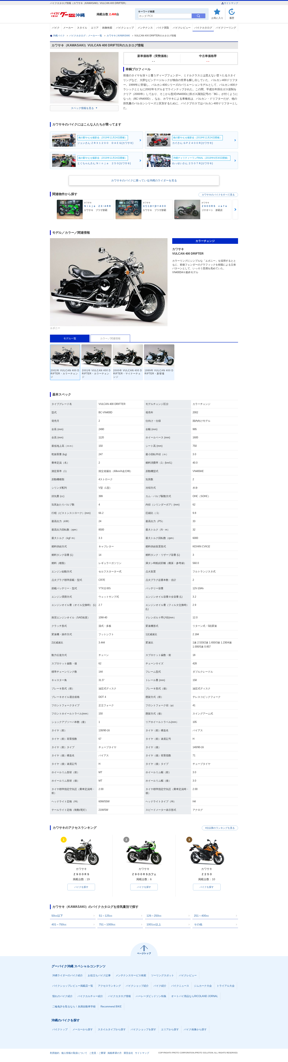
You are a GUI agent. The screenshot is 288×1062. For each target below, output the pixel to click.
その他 (198, 924)
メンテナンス (145, 27)
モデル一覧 (69, 338)
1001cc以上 (154, 924)
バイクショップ (125, 27)
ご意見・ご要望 (97, 1053)
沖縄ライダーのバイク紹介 (67, 975)
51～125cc (105, 915)
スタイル (82, 27)
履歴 (231, 18)
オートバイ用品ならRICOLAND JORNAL (194, 996)
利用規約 (54, 1053)
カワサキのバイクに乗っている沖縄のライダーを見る (144, 180)
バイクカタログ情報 (119, 996)
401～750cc (59, 924)
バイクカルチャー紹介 (90, 996)
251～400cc (201, 915)
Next (235, 209)
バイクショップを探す (143, 1029)
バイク (56, 27)
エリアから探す (170, 1029)
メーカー (68, 27)
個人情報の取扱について (74, 1053)
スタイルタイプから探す (112, 1029)
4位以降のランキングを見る (220, 828)
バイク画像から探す (195, 1029)
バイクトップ (60, 1029)
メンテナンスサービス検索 (131, 975)
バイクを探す (81, 887)
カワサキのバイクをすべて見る (218, 194)
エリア (95, 27)
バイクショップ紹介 (137, 985)
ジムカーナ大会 (203, 985)
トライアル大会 (226, 985)
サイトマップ (231, 3)
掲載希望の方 (115, 1053)
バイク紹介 (160, 985)
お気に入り (217, 18)
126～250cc (154, 915)
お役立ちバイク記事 (99, 975)
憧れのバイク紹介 (62, 996)
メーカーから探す (82, 1029)
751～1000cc (107, 924)
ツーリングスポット (162, 975)
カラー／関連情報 (110, 338)
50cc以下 (57, 915)
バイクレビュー (182, 27)
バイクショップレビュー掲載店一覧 (72, 985)
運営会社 (128, 1053)
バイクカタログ (203, 27)
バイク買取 (162, 27)
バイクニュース (180, 985)
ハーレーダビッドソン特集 (151, 996)
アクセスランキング (109, 985)
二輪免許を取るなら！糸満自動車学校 (74, 1006)
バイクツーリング (226, 27)
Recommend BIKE (111, 1006)
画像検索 (107, 27)
